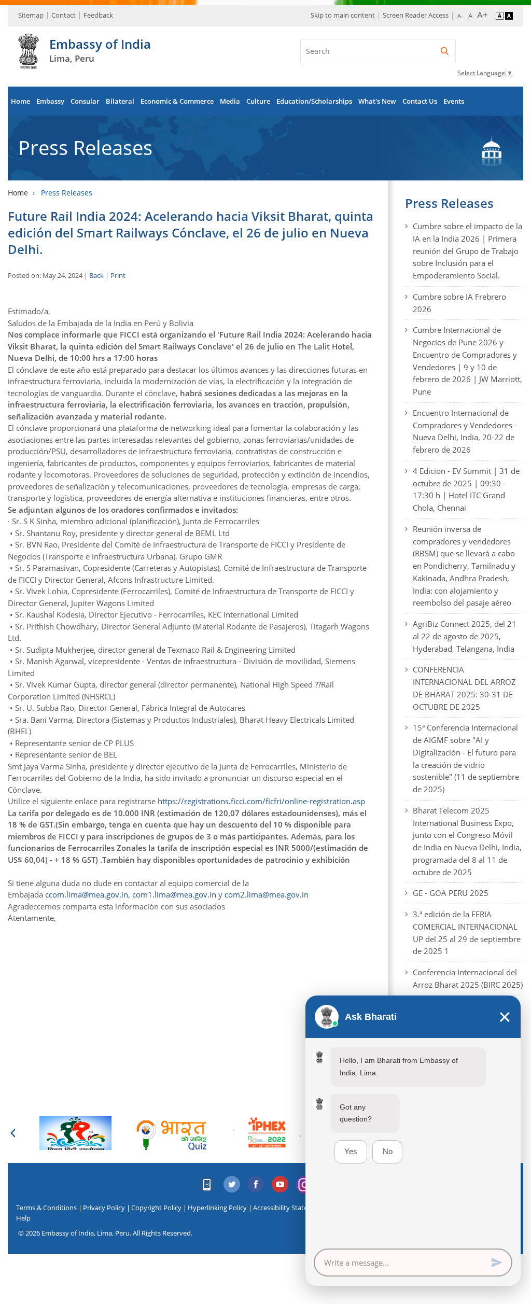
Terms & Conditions (46, 1207)
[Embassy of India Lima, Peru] (28, 63)
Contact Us (419, 101)
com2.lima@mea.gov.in (267, 894)
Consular (85, 101)
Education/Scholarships (314, 101)
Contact (63, 15)
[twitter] (232, 1185)
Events (453, 101)
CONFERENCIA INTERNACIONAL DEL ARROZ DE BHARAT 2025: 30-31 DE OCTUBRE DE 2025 (464, 687)
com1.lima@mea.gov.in (174, 894)
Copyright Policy (156, 1207)
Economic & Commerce (177, 101)
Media (230, 101)
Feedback (98, 15)
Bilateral (120, 101)
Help (23, 1218)
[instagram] (305, 1185)
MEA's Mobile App (207, 1185)
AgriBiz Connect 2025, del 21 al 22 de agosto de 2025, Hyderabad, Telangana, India (464, 636)
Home (20, 101)
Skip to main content (343, 15)
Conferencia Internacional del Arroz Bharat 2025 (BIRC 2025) (468, 978)
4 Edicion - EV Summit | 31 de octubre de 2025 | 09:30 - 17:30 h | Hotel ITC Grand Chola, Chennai (466, 489)
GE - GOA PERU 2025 (450, 893)
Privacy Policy (104, 1207)
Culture (258, 101)
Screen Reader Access (416, 15)
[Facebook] (256, 1185)
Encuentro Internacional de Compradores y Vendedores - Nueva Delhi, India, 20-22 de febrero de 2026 (465, 431)
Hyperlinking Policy (217, 1207)
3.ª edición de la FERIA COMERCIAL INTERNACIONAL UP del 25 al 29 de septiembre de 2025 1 (467, 932)
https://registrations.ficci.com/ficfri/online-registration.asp (261, 801)
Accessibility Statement (288, 1207)
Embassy (50, 101)
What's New (377, 101)
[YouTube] (280, 1185)
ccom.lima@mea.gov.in (86, 894)
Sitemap (31, 15)
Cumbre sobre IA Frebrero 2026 (459, 302)
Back (96, 275)
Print (117, 275)
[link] (261, 801)
